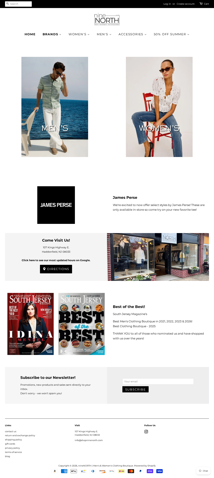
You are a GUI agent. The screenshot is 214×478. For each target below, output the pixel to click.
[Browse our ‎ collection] (54, 112)
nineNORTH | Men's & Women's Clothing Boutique (105, 465)
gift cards (10, 444)
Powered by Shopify (145, 465)
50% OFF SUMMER (170, 34)
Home (30, 34)
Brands (51, 34)
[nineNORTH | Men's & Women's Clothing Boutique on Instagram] (146, 432)
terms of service (13, 452)
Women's (78, 34)
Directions (57, 269)
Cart (206, 3)
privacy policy (12, 448)
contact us (10, 431)
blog (7, 456)
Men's (103, 34)
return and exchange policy (20, 435)
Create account (186, 3)
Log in (167, 3)
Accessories (131, 34)
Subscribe (135, 389)
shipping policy (13, 439)
